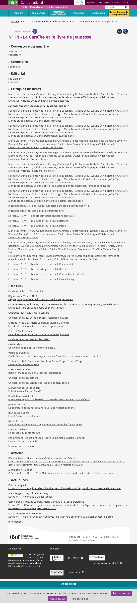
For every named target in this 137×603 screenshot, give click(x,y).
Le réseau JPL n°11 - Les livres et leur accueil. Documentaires (42, 264)
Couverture (14, 54)
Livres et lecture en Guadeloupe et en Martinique (36, 307)
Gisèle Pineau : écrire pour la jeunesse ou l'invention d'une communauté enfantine (54, 356)
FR (123, 2)
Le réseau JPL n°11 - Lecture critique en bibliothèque (37, 269)
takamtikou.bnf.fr (31, 566)
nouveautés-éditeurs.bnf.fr (106, 563)
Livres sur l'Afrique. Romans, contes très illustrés (35, 147)
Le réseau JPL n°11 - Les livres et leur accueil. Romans (38, 220)
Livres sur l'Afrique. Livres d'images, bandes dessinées (38, 100)
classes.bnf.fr (74, 572)
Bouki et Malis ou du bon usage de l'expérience (34, 372)
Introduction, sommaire (21, 446)
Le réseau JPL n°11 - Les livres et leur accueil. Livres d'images (42, 279)
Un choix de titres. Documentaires (27, 291)
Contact (116, 2)
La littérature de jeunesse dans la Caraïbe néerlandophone (41, 407)
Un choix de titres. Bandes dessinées (29, 339)
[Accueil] (38, 5)
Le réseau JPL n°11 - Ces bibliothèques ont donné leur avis (41, 215)
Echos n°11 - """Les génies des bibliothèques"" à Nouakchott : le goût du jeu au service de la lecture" (64, 488)
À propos (91, 2)
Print (119, 31)
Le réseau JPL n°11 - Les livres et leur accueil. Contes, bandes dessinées (48, 274)
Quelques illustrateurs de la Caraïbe (28, 312)
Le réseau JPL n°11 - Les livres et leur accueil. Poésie (37, 225)
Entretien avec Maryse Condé (24, 391)
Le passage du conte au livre (24, 432)
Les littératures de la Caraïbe (24, 416)
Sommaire (14, 66)
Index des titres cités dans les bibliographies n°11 (36, 210)
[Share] (125, 31)
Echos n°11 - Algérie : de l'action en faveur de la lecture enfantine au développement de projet (61, 516)
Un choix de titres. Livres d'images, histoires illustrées (38, 317)
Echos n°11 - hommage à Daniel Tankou (30, 496)
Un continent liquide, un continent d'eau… (31, 347)
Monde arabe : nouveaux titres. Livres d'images (34, 120)
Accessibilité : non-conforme (82, 540)
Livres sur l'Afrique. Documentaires (28, 159)
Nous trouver (104, 2)
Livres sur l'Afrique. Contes (23, 237)
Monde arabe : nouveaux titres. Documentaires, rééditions (41, 135)
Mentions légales (108, 536)
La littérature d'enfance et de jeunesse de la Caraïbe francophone (45, 424)
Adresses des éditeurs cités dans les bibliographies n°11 (40, 105)
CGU (95, 536)
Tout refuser (57, 598)
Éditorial (13, 82)
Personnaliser (79, 598)
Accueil (15, 21)
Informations (15, 521)
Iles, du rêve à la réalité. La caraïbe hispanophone (36, 326)
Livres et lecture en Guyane (23, 364)
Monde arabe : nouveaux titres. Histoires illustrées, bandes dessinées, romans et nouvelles (59, 185)
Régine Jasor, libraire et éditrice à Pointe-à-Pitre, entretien (40, 299)
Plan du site (74, 536)
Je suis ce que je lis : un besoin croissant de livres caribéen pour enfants (49, 399)
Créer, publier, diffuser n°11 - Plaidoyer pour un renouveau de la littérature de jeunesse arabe (61, 473)
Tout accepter (121, 593)
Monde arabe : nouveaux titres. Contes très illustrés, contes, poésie (46, 200)
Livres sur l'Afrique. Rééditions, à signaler (31, 170)
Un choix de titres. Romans (23, 377)
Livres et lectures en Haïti (22, 441)
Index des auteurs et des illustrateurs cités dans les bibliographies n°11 (48, 205)
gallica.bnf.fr (73, 557)
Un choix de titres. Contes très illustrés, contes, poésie (38, 382)
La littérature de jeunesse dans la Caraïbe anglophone (38, 334)
